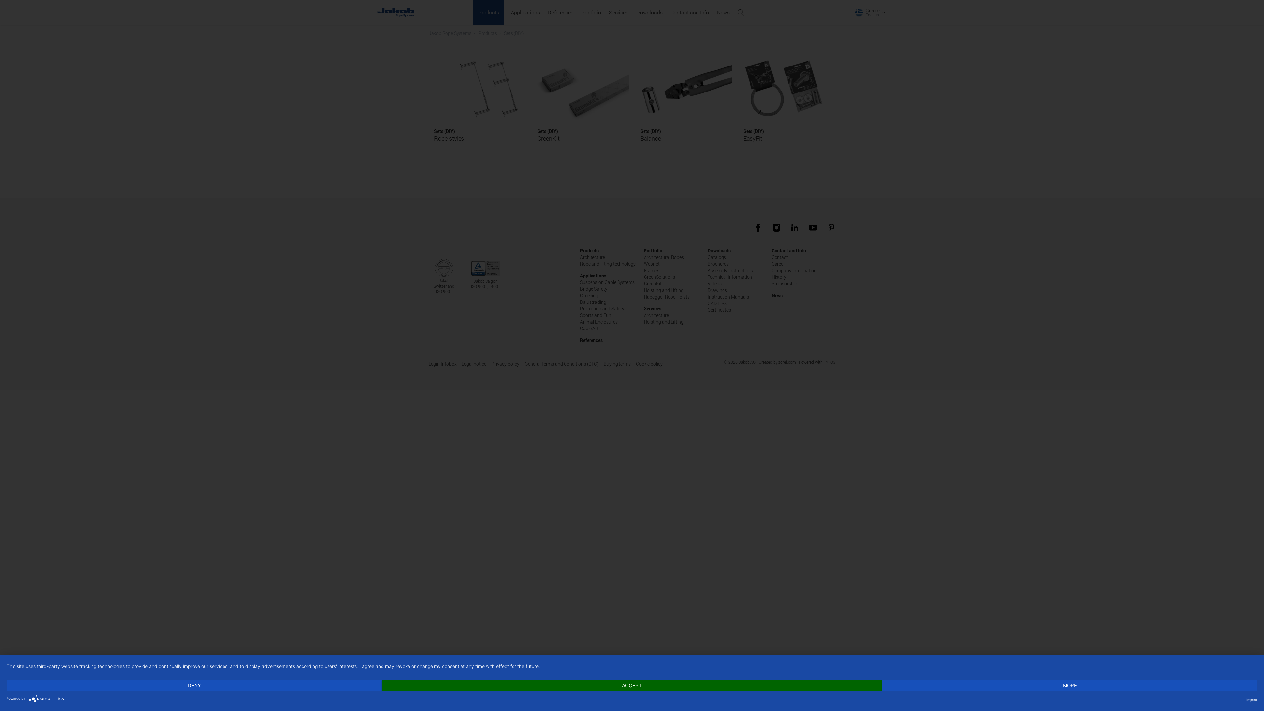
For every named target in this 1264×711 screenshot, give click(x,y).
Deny (194, 685)
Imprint (1251, 700)
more (1070, 685)
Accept (632, 685)
